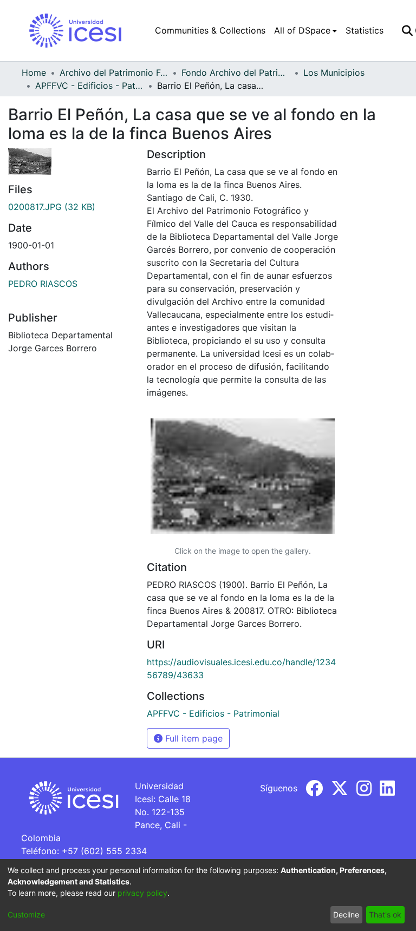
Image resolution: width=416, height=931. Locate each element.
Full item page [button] (192, 738)
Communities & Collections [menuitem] (210, 30)
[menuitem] (305, 30)
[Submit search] (407, 30)
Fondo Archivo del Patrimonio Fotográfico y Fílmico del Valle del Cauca (235, 72)
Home (34, 72)
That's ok (385, 914)
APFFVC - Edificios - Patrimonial (89, 85)
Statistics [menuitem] (365, 30)
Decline (346, 914)
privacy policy (142, 892)
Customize (26, 914)
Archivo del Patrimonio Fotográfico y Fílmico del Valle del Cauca (114, 72)
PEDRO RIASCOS (42, 283)
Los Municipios (334, 72)
